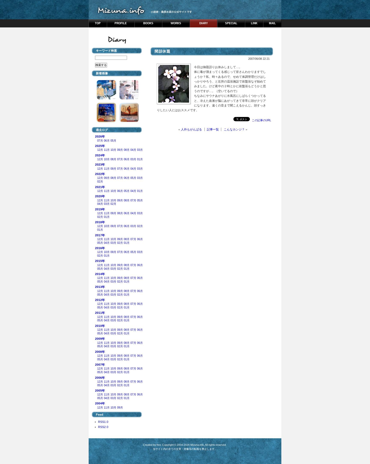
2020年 (100, 196)
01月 (140, 159)
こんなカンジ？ (234, 129)
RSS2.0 (103, 427)
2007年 (100, 364)
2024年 (100, 155)
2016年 (100, 248)
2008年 (100, 351)
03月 (140, 149)
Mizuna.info (197, 444)
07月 (100, 140)
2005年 (100, 390)
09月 (120, 149)
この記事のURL (261, 120)
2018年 (100, 222)
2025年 (100, 146)
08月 (127, 149)
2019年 (100, 209)
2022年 (100, 174)
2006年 (100, 377)
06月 (107, 140)
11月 (107, 149)
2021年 (100, 187)
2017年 (100, 235)
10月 (113, 149)
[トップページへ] (185, 9)
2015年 (100, 261)
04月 (133, 149)
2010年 (100, 326)
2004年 (100, 403)
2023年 (100, 164)
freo (159, 444)
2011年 (100, 312)
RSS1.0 (103, 422)
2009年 (100, 338)
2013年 (100, 287)
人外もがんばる (191, 129)
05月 (113, 140)
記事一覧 (213, 129)
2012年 (100, 300)
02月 (100, 181)
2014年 (100, 274)
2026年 (100, 136)
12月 (100, 149)
